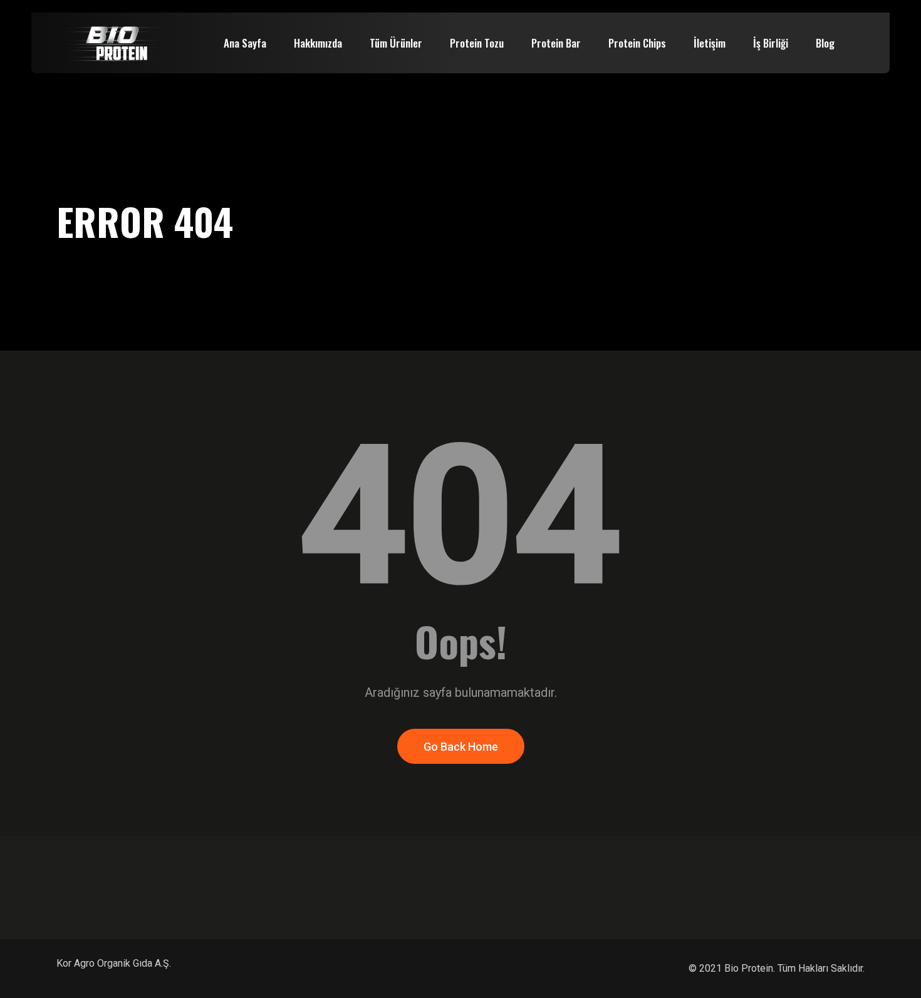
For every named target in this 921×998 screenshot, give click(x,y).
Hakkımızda (318, 43)
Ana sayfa (245, 43)
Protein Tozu (477, 43)
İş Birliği (770, 43)
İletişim (710, 43)
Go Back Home (461, 746)
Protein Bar (556, 43)
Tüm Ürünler (396, 43)
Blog (825, 43)
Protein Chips (637, 43)
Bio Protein (748, 968)
